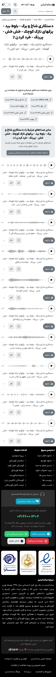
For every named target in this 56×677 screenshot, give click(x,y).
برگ (38, 106)
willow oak (40, 99)
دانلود (46, 76)
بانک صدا (38, 19)
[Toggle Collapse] (5, 77)
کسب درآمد (47, 485)
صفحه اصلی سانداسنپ (41, 658)
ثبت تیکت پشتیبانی (27, 501)
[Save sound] (20, 77)
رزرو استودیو (18, 455)
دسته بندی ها (45, 475)
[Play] (50, 59)
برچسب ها (47, 480)
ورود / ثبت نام (27, 4)
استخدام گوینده (17, 475)
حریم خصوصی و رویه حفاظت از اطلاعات (28, 665)
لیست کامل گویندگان (14, 485)
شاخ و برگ (14, 99)
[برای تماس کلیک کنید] (15, 4)
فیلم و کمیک (25, 19)
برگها (18, 106)
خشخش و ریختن (9, 19)
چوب (27, 119)
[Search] (15, 11)
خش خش (40, 112)
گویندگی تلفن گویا (16, 465)
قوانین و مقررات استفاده (16, 658)
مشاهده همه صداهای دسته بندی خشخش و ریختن (28, 153)
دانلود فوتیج (46, 460)
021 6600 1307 (28, 516)
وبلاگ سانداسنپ (12, 671)
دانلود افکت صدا (44, 455)
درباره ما (27, 671)
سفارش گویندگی (16, 460)
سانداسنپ (49, 19)
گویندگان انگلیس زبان (14, 480)
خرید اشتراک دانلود (43, 470)
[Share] (12, 77)
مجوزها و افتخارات (43, 671)
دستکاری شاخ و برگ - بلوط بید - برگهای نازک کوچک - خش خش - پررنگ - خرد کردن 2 (28, 32)
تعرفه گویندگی (17, 470)
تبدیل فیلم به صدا (43, 465)
